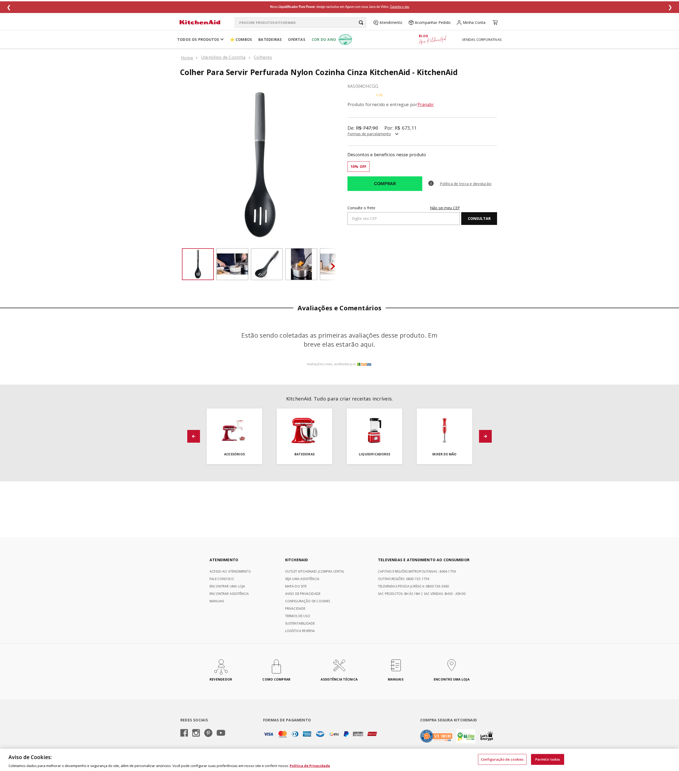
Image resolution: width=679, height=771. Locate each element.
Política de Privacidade (310, 765)
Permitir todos (547, 759)
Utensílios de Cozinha (223, 57)
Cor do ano (324, 39)
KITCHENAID (296, 559)
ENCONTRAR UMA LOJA (227, 586)
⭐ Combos (241, 39)
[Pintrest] (208, 733)
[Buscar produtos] (361, 22)
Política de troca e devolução (465, 184)
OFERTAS (296, 39)
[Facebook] (184, 733)
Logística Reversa (300, 631)
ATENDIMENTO (224, 559)
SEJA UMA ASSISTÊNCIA (302, 579)
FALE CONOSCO (222, 579)
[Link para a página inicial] (187, 58)
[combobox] (300, 22)
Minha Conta (474, 22)
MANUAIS (217, 601)
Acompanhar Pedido (433, 22)
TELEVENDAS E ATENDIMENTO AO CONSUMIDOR (423, 559)
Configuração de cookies (502, 759)
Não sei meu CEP (445, 207)
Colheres (263, 57)
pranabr (425, 104)
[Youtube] (221, 733)
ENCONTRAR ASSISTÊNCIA (229, 593)
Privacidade (295, 608)
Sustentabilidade (300, 623)
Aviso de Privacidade (303, 593)
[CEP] (403, 215)
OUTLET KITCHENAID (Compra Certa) (314, 571)
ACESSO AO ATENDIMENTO (230, 571)
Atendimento (391, 22)
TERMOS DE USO (297, 616)
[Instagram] (196, 733)
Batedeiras (270, 39)
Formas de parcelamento (369, 133)
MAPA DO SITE (296, 586)
